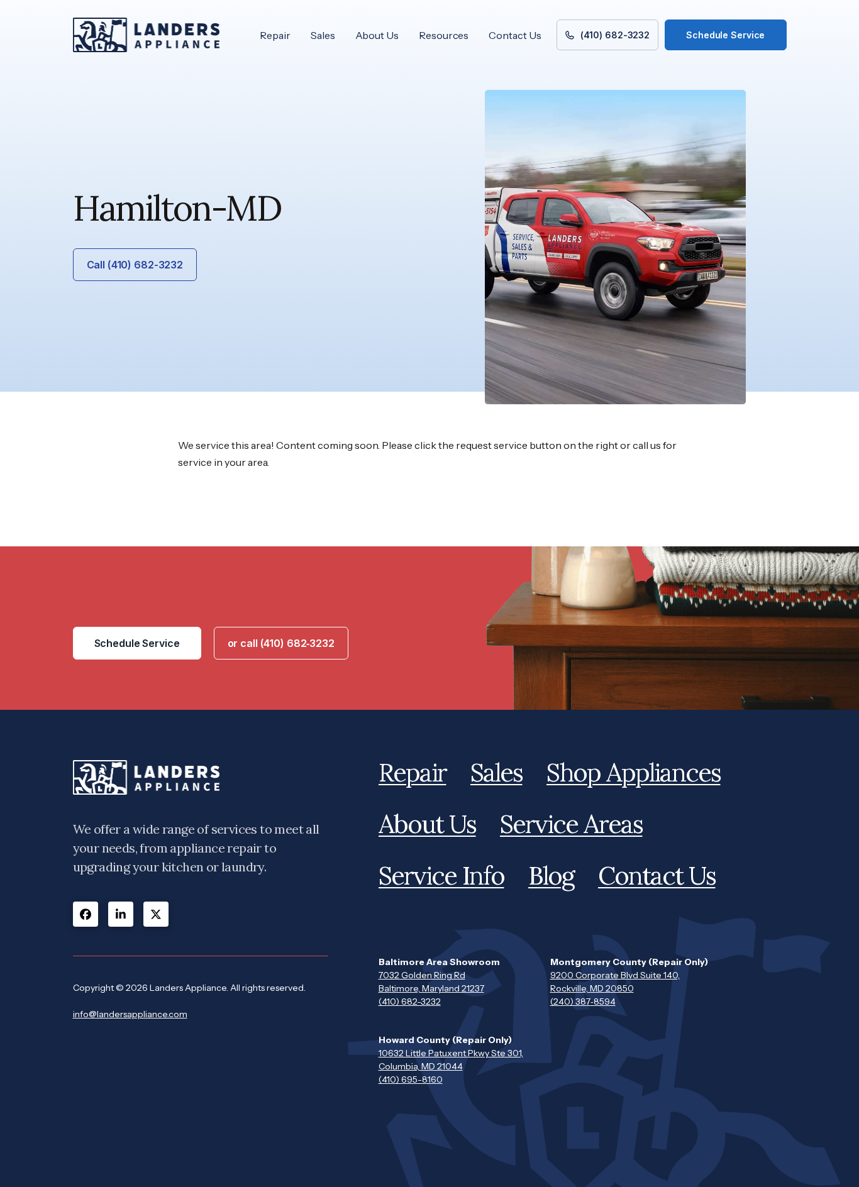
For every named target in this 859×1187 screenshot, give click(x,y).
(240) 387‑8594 (583, 1001)
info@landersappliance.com (130, 1014)
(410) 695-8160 (411, 1079)
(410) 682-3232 (410, 1001)
